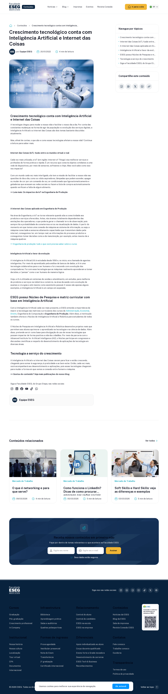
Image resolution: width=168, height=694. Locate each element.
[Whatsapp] (36, 388)
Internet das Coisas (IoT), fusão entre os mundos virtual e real (138, 42)
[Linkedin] (16, 388)
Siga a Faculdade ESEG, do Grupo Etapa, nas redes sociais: (138, 63)
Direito (13, 314)
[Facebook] (21, 388)
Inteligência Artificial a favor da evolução (138, 50)
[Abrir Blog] (67, 6)
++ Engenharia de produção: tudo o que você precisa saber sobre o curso (43, 244)
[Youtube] (26, 388)
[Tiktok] (31, 388)
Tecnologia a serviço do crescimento (137, 59)
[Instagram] (11, 388)
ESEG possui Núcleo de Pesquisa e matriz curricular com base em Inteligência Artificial (138, 55)
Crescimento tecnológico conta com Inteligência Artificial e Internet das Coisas (138, 37)
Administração (72, 311)
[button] (150, 687)
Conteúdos (22, 25)
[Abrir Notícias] (56, 6)
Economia (84, 311)
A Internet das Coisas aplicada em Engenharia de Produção (138, 46)
